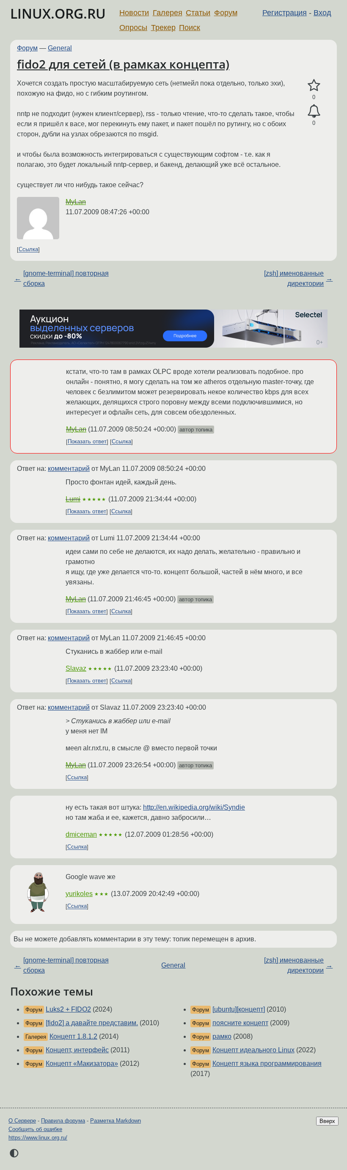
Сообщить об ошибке (35, 1129)
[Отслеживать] (313, 111)
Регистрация (284, 12)
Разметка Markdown (115, 1120)
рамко (221, 1036)
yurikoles (79, 893)
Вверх (327, 1121)
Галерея (167, 12)
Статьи (198, 12)
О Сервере (22, 1120)
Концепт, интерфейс (77, 1050)
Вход (322, 12)
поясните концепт (240, 1022)
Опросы (133, 27)
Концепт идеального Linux (253, 1050)
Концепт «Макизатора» (82, 1063)
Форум (225, 12)
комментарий (69, 468)
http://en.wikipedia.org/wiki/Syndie (194, 807)
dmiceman (81, 834)
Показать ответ (87, 442)
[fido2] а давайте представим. (92, 1022)
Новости (134, 12)
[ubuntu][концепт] (238, 1009)
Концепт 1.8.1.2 (73, 1036)
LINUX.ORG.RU (58, 13)
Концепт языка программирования (267, 1063)
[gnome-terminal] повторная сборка (66, 278)
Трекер (163, 27)
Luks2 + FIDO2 (68, 1009)
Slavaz (76, 668)
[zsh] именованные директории (294, 278)
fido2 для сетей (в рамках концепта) (123, 64)
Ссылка (28, 249)
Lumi (73, 499)
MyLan (76, 201)
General (60, 48)
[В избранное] (313, 85)
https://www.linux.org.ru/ (37, 1137)
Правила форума (63, 1120)
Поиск (189, 27)
